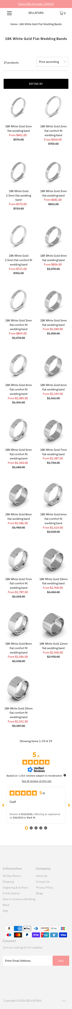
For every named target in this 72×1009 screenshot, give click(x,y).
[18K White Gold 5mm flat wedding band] (53, 302)
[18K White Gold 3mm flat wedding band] (53, 172)
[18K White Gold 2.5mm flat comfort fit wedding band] (19, 237)
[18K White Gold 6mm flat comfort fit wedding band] (53, 496)
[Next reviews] (69, 805)
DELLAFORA (36, 13)
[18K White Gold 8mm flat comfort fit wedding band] (19, 625)
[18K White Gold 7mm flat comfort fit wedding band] (19, 560)
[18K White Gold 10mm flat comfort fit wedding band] (19, 690)
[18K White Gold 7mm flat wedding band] (53, 431)
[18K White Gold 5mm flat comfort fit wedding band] (19, 431)
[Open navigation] (9, 13)
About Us (41, 876)
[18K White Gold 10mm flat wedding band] (53, 560)
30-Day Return (12, 876)
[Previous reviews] (3, 805)
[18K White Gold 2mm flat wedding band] (19, 108)
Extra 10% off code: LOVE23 (36, 4)
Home (13, 24)
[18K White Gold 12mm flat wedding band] (53, 625)
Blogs (39, 893)
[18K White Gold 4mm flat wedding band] (53, 237)
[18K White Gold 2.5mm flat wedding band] (19, 172)
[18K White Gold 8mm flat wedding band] (19, 496)
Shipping (8, 881)
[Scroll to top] (64, 1001)
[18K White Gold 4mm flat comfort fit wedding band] (19, 367)
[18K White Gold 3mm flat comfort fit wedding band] (19, 302)
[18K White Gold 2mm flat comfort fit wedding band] (53, 108)
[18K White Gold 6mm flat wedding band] (53, 367)
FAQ (5, 911)
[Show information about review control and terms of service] (64, 775)
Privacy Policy (44, 887)
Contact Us (43, 881)
